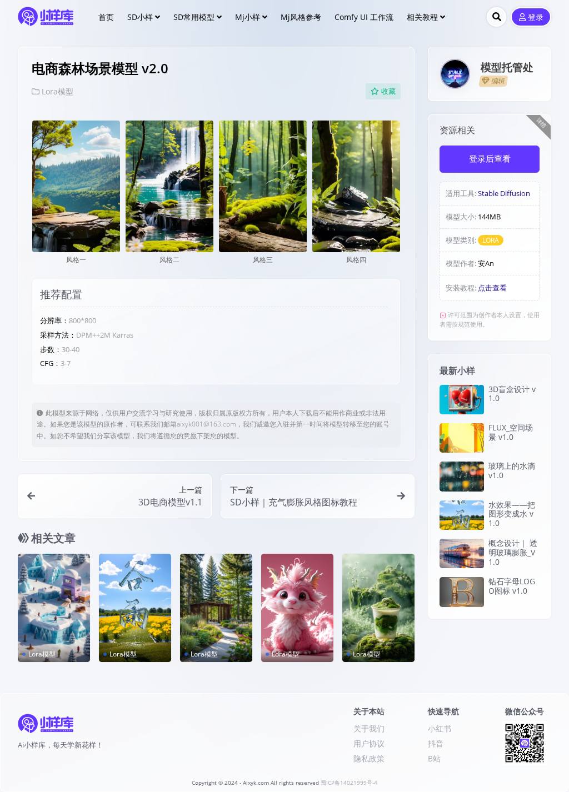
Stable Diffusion (504, 193)
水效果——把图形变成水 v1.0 (511, 514)
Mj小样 (247, 17)
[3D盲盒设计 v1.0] (462, 399)
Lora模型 (57, 91)
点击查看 (492, 288)
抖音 (435, 743)
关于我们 (369, 728)
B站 (434, 758)
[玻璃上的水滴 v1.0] (462, 476)
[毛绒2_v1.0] (297, 608)
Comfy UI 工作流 (364, 17)
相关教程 (422, 17)
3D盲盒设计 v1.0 (512, 394)
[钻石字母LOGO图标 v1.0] (462, 591)
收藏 (388, 91)
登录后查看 (490, 158)
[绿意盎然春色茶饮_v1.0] (378, 608)
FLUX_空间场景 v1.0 (510, 432)
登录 (535, 17)
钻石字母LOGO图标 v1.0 (511, 586)
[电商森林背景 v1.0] (216, 608)
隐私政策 (369, 758)
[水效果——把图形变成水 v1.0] (135, 608)
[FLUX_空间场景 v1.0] (462, 438)
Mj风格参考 (301, 17)
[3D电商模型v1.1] (54, 608)
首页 (106, 17)
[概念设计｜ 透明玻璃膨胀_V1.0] (462, 553)
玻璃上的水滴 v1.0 (511, 470)
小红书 (439, 728)
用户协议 (369, 743)
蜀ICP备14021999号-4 (349, 782)
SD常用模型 (193, 17)
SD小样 (140, 17)
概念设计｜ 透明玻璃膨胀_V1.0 (512, 552)
